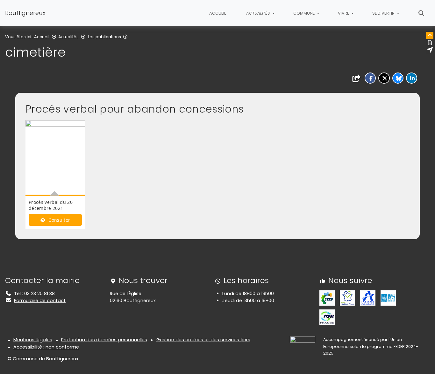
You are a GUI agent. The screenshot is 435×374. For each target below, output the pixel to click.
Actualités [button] (258, 13)
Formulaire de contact (40, 300)
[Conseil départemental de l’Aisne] (367, 297)
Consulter (58, 220)
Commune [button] (304, 13)
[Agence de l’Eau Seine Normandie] (388, 297)
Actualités (68, 36)
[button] (370, 78)
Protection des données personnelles (104, 339)
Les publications (104, 36)
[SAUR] (327, 317)
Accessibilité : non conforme (46, 347)
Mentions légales (32, 339)
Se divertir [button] (384, 13)
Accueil (217, 13)
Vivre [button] (344, 13)
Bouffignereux (25, 13)
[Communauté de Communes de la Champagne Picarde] (327, 297)
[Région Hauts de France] (347, 297)
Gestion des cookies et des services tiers (203, 339)
